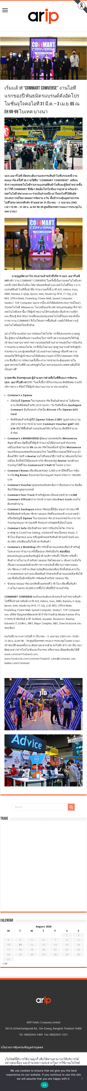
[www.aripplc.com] (43, 15)
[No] (82, 1078)
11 (20, 944)
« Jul (4, 963)
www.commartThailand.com (20, 654)
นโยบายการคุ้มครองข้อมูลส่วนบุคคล (22, 1047)
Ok (44, 1085)
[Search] (71, 807)
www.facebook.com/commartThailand (27, 658)
